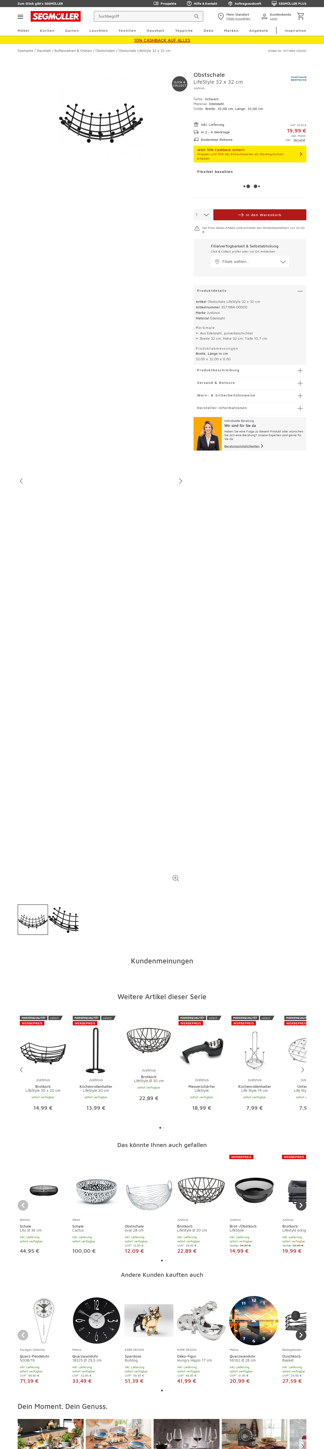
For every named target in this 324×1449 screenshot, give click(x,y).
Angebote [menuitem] (258, 30)
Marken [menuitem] (231, 30)
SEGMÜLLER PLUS (292, 3)
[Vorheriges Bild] (21, 481)
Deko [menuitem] (209, 30)
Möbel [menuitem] (24, 30)
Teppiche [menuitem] (184, 30)
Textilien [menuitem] (127, 30)
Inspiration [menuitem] (295, 30)
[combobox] (202, 214)
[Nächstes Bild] (180, 481)
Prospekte (168, 3)
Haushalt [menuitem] (155, 30)
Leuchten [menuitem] (98, 30)
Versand (299, 140)
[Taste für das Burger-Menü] (20, 16)
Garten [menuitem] (72, 30)
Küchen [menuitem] (47, 30)
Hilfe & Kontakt (205, 3)
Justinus (199, 88)
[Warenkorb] (301, 16)
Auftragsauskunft (248, 3)
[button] (176, 878)
